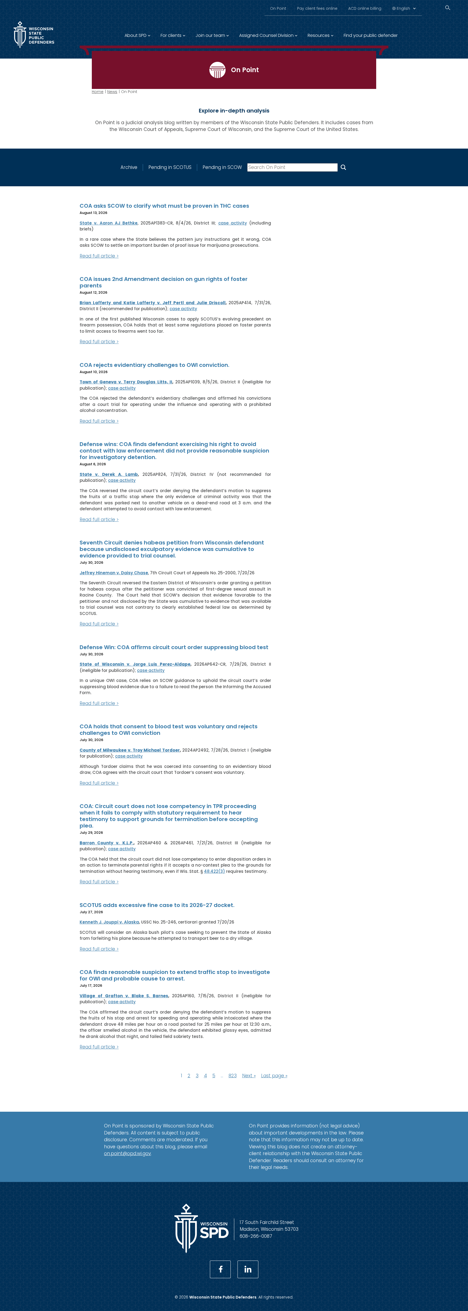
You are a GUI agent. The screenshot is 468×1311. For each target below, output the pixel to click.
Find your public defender (371, 35)
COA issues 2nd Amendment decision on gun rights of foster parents (164, 282)
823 (233, 1075)
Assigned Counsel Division (266, 35)
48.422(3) (214, 871)
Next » (249, 1075)
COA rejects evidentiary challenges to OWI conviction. (154, 365)
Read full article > (99, 256)
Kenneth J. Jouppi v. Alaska (109, 922)
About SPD (136, 35)
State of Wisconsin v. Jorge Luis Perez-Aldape (135, 664)
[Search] (447, 7)
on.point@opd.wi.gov (127, 1153)
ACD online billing (364, 8)
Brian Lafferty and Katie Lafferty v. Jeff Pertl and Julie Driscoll (153, 303)
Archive (129, 167)
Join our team (210, 35)
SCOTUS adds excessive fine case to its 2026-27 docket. (157, 905)
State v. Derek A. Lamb (109, 474)
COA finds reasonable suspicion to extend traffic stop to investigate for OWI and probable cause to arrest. (175, 975)
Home (97, 91)
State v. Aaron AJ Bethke (109, 223)
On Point (278, 8)
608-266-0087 (256, 1236)
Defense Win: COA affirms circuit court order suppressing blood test (174, 647)
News (112, 91)
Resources (319, 35)
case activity (232, 223)
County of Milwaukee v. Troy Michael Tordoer (130, 750)
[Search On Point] (343, 167)
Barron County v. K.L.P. (107, 843)
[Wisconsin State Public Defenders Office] (34, 49)
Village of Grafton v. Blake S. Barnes (124, 996)
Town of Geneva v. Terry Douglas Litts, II (126, 382)
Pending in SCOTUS (169, 167)
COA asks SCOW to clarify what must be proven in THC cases (164, 206)
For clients (171, 35)
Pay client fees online (317, 8)
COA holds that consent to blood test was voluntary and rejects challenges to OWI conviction (169, 730)
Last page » (274, 1075)
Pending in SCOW (222, 167)
